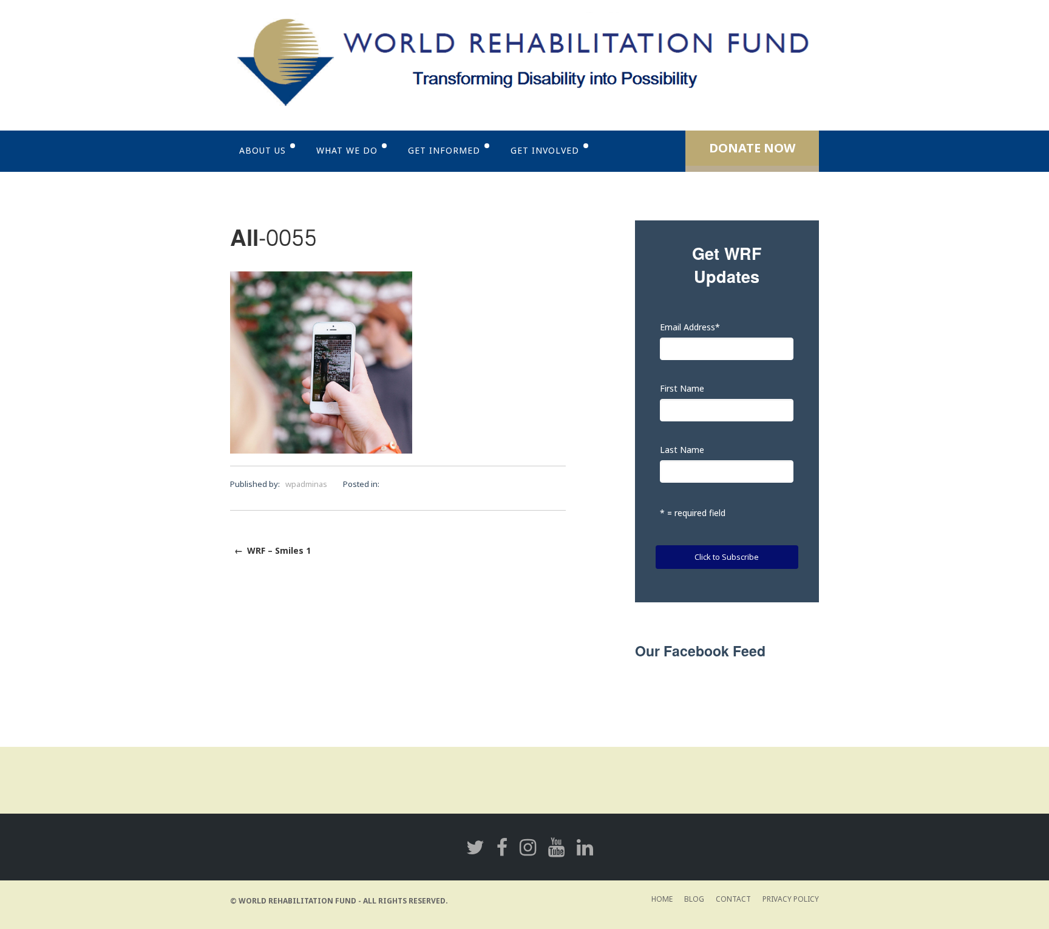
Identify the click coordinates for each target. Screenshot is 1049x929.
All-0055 (273, 239)
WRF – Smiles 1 (272, 550)
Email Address (690, 327)
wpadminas (306, 483)
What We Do (347, 150)
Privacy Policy (790, 899)
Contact (733, 899)
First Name (682, 388)
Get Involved (545, 150)
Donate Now (752, 148)
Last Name (682, 449)
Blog (694, 899)
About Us (262, 150)
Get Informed (444, 150)
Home (662, 899)
